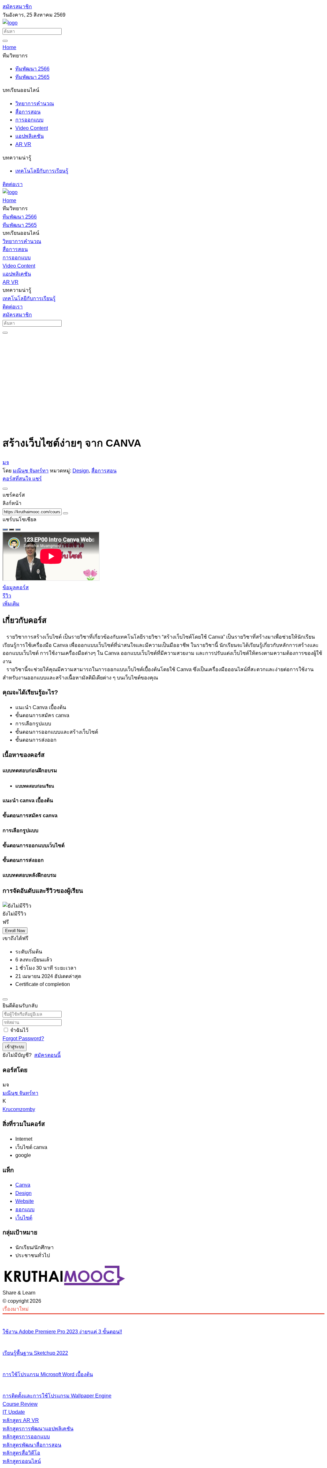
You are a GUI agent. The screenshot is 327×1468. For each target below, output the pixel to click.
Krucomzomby (19, 1109)
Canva (22, 1185)
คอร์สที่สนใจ (17, 478)
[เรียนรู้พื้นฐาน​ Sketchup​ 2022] (163, 1340)
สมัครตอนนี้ (47, 1055)
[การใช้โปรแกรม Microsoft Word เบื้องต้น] (163, 1361)
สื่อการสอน (104, 470)
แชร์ (37, 478)
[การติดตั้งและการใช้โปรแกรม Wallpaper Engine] (163, 1383)
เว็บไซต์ (23, 1217)
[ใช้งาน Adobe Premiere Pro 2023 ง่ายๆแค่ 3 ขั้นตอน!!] (163, 1318)
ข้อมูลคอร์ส (16, 587)
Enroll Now (15, 930)
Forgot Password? (23, 1038)
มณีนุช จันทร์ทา (31, 470)
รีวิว (7, 595)
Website (24, 1201)
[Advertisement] (163, 383)
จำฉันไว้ (19, 1030)
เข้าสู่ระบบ (14, 1046)
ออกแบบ (24, 1209)
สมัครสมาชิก (17, 6)
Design (80, 470)
